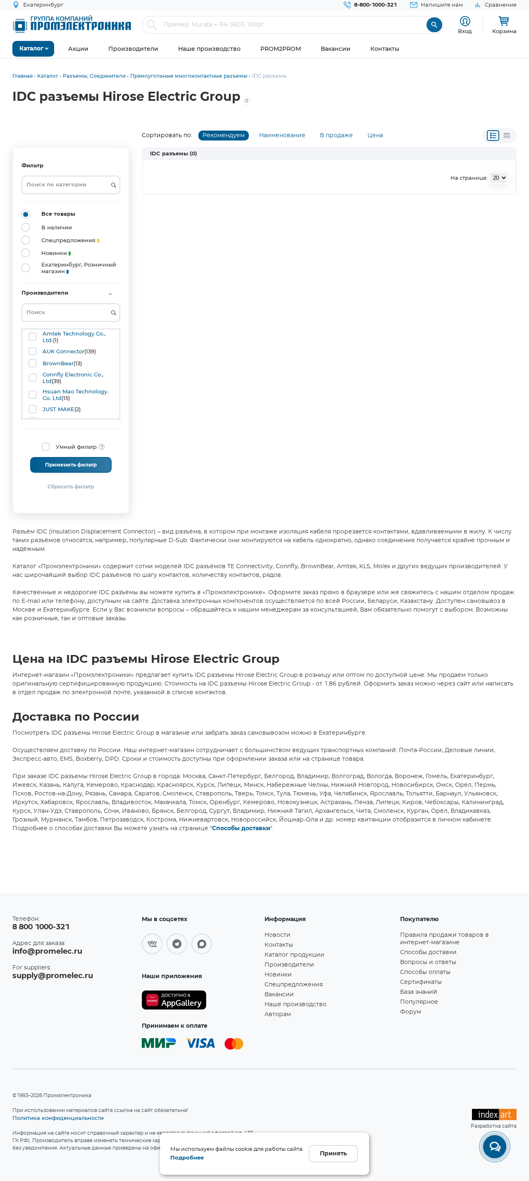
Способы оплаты (425, 972)
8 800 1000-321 (40, 927)
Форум (410, 1012)
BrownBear (58, 363)
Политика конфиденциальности (58, 1117)
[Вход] (465, 21)
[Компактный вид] (493, 135)
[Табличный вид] (506, 135)
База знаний (418, 992)
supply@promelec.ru (52, 976)
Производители (289, 965)
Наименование (282, 135)
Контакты (278, 945)
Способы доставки (241, 828)
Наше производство (295, 1004)
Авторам (277, 1014)
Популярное (419, 1002)
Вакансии (279, 995)
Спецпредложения (293, 985)
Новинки (278, 975)
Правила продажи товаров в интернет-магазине (444, 938)
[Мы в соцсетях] (152, 943)
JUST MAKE (58, 409)
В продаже (336, 135)
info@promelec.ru (47, 951)
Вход (465, 31)
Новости (277, 935)
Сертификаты (421, 982)
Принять (333, 1154)
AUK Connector (63, 351)
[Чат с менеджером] (494, 1146)
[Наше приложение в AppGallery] (200, 1000)
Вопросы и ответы (428, 962)
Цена (375, 135)
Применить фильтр (71, 464)
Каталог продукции (294, 955)
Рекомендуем (224, 135)
